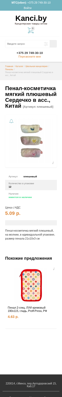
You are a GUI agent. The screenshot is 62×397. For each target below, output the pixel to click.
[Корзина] (36, 8)
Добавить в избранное (51, 162)
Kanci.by (31, 18)
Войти (28, 8)
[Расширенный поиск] (46, 44)
